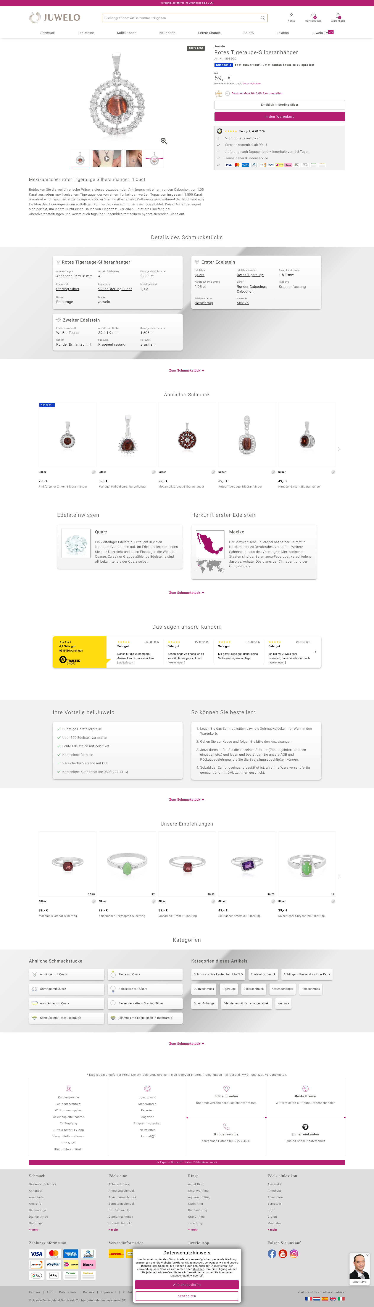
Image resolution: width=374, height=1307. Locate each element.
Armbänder (37, 1197)
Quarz (200, 275)
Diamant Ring (197, 1210)
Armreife (35, 1204)
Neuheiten (167, 33)
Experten (147, 1111)
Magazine (147, 1117)
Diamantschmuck (121, 1217)
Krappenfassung (292, 286)
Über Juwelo (147, 1098)
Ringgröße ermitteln (68, 1150)
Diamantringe (38, 1217)
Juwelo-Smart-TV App (68, 1130)
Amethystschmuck (122, 1191)
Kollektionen (127, 33)
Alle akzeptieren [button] (187, 1285)
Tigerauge (229, 989)
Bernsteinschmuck (122, 1204)
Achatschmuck (119, 1184)
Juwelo (104, 301)
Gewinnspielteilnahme (68, 1117)
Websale (283, 1003)
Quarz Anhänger (205, 1003)
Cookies (88, 1292)
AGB (49, 1292)
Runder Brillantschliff (73, 344)
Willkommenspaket (68, 1111)
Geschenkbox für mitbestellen (257, 94)
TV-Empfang (68, 1124)
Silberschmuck (254, 989)
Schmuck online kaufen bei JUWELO (218, 974)
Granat (272, 1217)
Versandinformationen (68, 1137)
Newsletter (147, 1130)
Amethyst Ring (198, 1191)
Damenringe (37, 1210)
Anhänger (35, 1191)
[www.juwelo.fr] (308, 1299)
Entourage (64, 301)
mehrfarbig (204, 303)
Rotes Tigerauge (250, 275)
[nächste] (338, 449)
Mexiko (243, 303)
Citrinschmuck (119, 1210)
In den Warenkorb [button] (279, 116)
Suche (263, 18)
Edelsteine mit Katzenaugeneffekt (247, 1003)
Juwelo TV (322, 33)
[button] (291, 18)
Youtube (283, 1253)
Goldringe (36, 1223)
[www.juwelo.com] (333, 1299)
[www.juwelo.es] (325, 1299)
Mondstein (275, 1223)
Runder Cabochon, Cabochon (252, 289)
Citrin (272, 1210)
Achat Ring (195, 1184)
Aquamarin (275, 1197)
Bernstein (274, 1204)
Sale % (249, 33)
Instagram (294, 1253)
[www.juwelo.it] (341, 1299)
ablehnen (198, 1269)
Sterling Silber (67, 289)
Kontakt (128, 1292)
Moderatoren (147, 1104)
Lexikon (283, 33)
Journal (145, 1137)
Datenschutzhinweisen (184, 1276)
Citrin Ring (195, 1204)
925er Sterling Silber (115, 289)
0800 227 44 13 (240, 1141)
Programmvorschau (147, 1124)
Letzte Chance (209, 33)
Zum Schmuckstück (184, 370)
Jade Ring (195, 1223)
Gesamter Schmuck (42, 1184)
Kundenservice (68, 1098)
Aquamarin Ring (199, 1197)
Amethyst (274, 1191)
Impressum (108, 1292)
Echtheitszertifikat (68, 1104)
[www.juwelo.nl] (316, 1299)
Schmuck (47, 33)
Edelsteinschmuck (263, 974)
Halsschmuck (310, 989)
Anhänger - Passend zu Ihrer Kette (307, 974)
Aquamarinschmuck (123, 1197)
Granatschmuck (120, 1223)
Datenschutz (67, 1292)
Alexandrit (275, 1184)
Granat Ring (196, 1217)
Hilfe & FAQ (69, 1143)
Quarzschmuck (204, 989)
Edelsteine (86, 33)
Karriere (34, 1292)
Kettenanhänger (282, 989)
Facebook (272, 1253)
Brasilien (147, 344)
